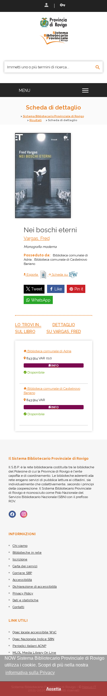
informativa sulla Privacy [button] (30, 672)
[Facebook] (12, 514)
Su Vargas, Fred (64, 331)
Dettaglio (64, 324)
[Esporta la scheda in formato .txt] (44, 275)
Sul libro (25, 331)
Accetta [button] (53, 688)
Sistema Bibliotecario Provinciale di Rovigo (53, 116)
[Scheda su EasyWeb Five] (73, 275)
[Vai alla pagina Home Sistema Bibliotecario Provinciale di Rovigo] (53, 30)
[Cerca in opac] (98, 67)
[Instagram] (23, 514)
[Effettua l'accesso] (46, 5)
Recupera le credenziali (61, 5)
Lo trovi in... (28, 324)
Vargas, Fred (37, 238)
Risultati (35, 120)
